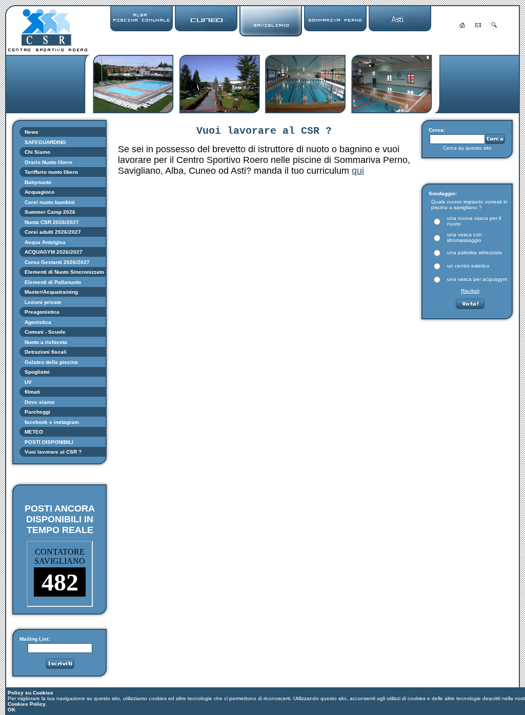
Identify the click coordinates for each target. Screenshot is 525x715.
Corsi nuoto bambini (50, 202)
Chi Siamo (37, 152)
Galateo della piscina (51, 362)
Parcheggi (37, 412)
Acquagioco (39, 192)
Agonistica (38, 322)
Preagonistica (42, 312)
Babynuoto (38, 182)
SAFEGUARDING (45, 142)
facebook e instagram (52, 422)
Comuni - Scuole (45, 332)
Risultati (470, 291)
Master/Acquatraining (51, 292)
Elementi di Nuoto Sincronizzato (65, 272)
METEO (34, 432)
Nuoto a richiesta (46, 342)
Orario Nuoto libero (48, 162)
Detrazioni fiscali (46, 352)
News (31, 132)
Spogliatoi (37, 372)
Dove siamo (39, 402)
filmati (32, 392)
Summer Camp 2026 (50, 212)
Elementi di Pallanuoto (53, 282)
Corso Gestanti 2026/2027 (57, 262)
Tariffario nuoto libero (51, 172)
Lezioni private (43, 302)
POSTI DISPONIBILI (49, 442)
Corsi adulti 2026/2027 (53, 232)
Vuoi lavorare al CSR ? (53, 452)
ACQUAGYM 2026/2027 (54, 252)
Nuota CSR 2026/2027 (52, 222)
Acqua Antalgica (45, 242)
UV (28, 382)
